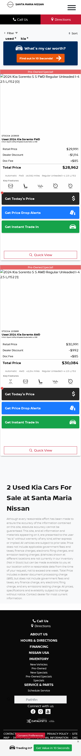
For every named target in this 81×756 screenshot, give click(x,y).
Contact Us (12, 734)
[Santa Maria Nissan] (25, 4)
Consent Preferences (30, 735)
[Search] (8, 699)
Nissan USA (39, 653)
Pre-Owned (39, 668)
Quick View (43, 255)
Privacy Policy (58, 734)
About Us (39, 634)
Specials (38, 680)
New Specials (39, 672)
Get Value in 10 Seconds (52, 748)
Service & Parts (38, 685)
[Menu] (71, 8)
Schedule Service (39, 690)
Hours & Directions (39, 640)
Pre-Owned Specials (39, 676)
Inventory (39, 659)
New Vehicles (39, 664)
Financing (39, 647)
